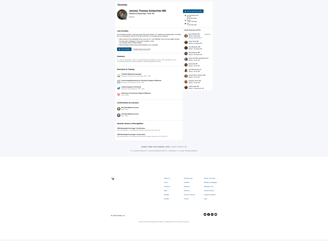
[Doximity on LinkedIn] (212, 214)
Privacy (186, 199)
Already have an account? (141, 49)
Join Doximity (125, 49)
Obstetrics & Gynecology (137, 13)
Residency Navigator (210, 182)
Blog (165, 190)
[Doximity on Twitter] (205, 214)
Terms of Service (189, 195)
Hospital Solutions (210, 195)
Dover (149, 13)
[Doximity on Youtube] (215, 214)
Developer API (208, 186)
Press (166, 182)
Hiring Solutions (209, 190)
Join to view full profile (194, 11)
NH (153, 13)
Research (187, 186)
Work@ (166, 195)
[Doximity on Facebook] (208, 214)
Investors (167, 186)
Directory (187, 190)
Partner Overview (209, 178)
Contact (166, 199)
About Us (167, 178)
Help (205, 199)
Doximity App (188, 178)
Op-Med (186, 182)
